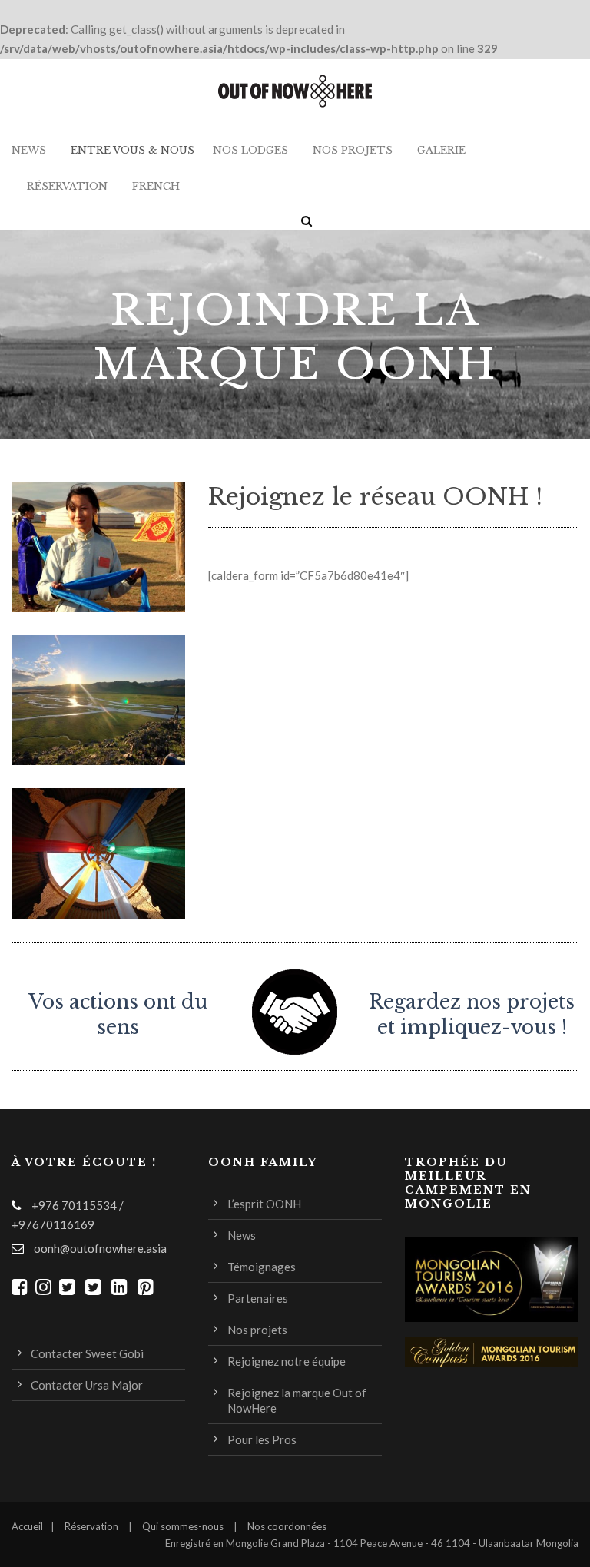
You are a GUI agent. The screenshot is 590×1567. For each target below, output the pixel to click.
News (29, 150)
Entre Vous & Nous (132, 150)
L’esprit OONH (264, 1204)
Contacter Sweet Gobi (87, 1353)
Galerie (441, 150)
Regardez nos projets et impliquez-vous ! (472, 1002)
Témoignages (261, 1267)
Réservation (67, 186)
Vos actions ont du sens (117, 1014)
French (156, 186)
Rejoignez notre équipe (286, 1361)
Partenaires (257, 1298)
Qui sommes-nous (183, 1526)
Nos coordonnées (286, 1526)
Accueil (27, 1526)
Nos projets (353, 150)
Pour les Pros (262, 1439)
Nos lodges (250, 150)
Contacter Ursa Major (87, 1385)
